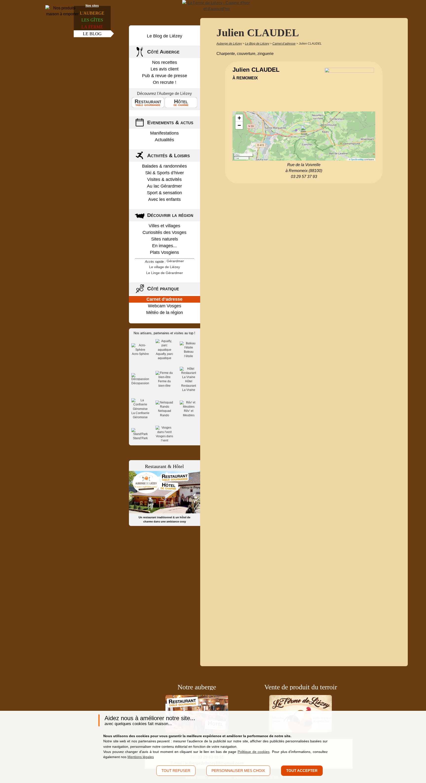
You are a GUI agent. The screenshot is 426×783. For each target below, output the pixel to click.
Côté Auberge (163, 51)
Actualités (164, 139)
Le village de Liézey (164, 267)
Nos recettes (164, 62)
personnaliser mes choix (238, 770)
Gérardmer (175, 261)
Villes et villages (164, 225)
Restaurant (148, 102)
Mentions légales (140, 757)
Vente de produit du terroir (300, 687)
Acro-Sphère (140, 353)
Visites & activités (164, 179)
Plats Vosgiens (164, 252)
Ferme (92, 26)
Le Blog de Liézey (164, 36)
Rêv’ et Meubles (189, 413)
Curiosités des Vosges (164, 232)
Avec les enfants (164, 199)
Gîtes (92, 19)
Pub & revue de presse (164, 75)
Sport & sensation (164, 192)
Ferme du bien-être (164, 383)
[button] (304, 131)
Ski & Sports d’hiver (164, 172)
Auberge (92, 13)
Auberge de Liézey (175, 93)
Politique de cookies (253, 752)
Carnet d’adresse (164, 299)
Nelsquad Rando (164, 413)
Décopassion (140, 383)
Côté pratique (163, 288)
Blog (92, 33)
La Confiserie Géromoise (140, 415)
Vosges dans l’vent (164, 438)
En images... (164, 245)
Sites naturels (164, 239)
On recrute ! (164, 82)
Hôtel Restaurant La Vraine (188, 385)
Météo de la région (164, 312)
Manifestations (164, 133)
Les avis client (164, 69)
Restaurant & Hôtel (164, 466)
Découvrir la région (170, 215)
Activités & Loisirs (168, 155)
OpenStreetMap (357, 159)
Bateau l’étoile (189, 353)
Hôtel (181, 102)
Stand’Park (140, 438)
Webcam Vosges (164, 305)
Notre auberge (197, 687)
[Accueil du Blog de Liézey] (216, 6)
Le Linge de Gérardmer (164, 273)
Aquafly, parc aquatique (164, 356)
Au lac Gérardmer (164, 186)
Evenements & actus (170, 122)
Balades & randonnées (164, 166)
